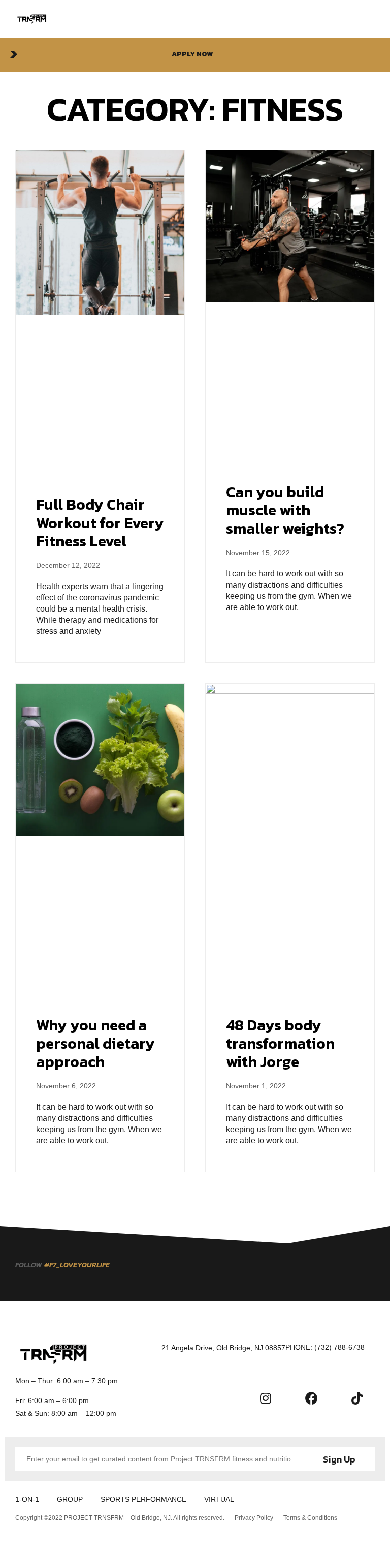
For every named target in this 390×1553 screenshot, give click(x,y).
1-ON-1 (27, 1499)
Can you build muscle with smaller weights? (285, 510)
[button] (195, 55)
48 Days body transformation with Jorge (280, 1043)
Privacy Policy (254, 1517)
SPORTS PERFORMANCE (143, 1499)
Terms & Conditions (310, 1517)
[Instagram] (265, 1398)
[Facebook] (311, 1398)
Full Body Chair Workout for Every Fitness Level (100, 523)
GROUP (70, 1499)
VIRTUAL (219, 1499)
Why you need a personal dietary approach (95, 1043)
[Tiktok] (357, 1398)
